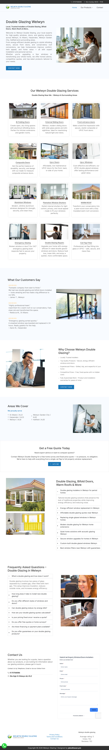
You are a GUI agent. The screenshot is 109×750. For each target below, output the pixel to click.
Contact (100, 7)
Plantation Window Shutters (54, 203)
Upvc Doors (54, 162)
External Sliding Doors (54, 122)
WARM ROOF (86, 203)
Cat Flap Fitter (86, 243)
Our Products (86, 7)
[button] (87, 7)
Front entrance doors (86, 122)
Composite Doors (23, 162)
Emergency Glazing (23, 243)
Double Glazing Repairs (54, 243)
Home (74, 7)
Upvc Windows (86, 162)
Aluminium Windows (22, 202)
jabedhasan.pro (74, 748)
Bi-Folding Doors (23, 122)
